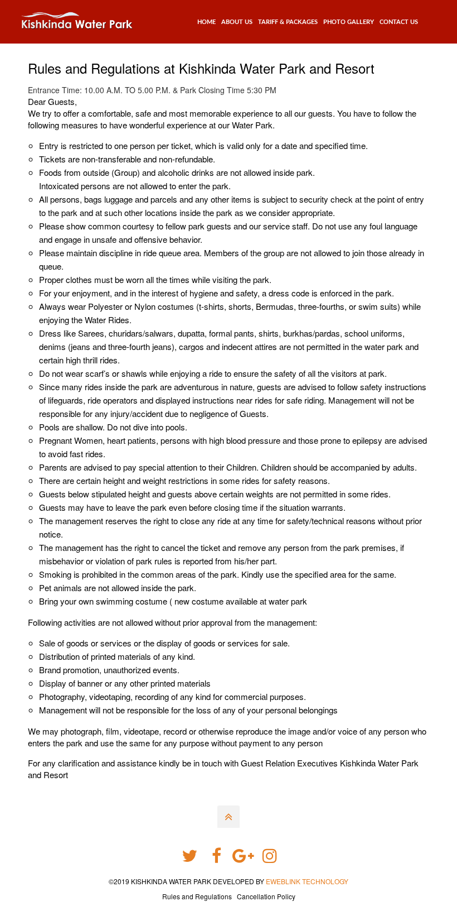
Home (206, 22)
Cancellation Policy (266, 896)
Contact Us (399, 22)
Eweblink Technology (307, 881)
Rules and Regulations (197, 896)
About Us (236, 22)
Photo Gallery (348, 22)
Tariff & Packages (288, 22)
